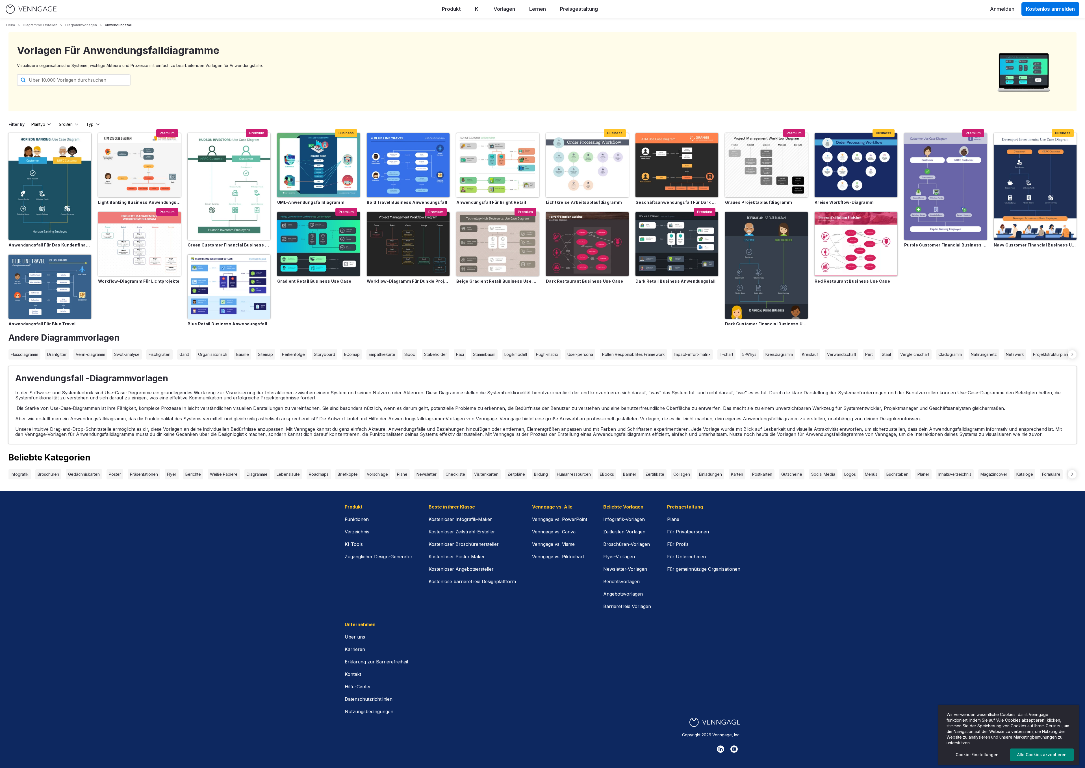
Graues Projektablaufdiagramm (758, 202)
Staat (886, 354)
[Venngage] (714, 722)
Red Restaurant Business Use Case (852, 281)
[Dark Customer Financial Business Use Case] (766, 265)
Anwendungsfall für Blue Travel (42, 323)
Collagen (681, 474)
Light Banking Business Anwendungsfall (139, 202)
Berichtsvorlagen (621, 581)
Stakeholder (435, 354)
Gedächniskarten (84, 474)
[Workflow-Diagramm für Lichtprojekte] (139, 244)
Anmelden (1002, 9)
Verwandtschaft (841, 354)
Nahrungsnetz (984, 354)
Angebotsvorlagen (623, 594)
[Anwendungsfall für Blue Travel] (49, 287)
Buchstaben (897, 474)
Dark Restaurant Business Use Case (584, 281)
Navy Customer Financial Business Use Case (1035, 245)
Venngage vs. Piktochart (558, 556)
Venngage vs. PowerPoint (559, 519)
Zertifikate (654, 474)
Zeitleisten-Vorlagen (624, 532)
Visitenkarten (486, 474)
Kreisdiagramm (779, 354)
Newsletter (426, 474)
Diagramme (257, 474)
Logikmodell (515, 354)
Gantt (184, 354)
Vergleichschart (914, 354)
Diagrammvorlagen (81, 25)
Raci (460, 354)
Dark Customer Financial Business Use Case (766, 323)
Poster (115, 474)
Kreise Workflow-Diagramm (844, 202)
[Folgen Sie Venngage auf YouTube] (734, 749)
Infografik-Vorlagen (624, 519)
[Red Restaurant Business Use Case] (856, 244)
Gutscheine (791, 474)
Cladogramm (950, 354)
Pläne (402, 474)
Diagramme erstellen (40, 25)
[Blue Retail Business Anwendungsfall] (229, 287)
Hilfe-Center (358, 686)
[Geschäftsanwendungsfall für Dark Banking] (676, 165)
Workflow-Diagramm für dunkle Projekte (408, 281)
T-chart (726, 354)
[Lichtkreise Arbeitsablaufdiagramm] (587, 165)
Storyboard (324, 354)
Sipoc (409, 354)
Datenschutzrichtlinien (368, 699)
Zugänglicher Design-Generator (379, 556)
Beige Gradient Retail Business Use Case (497, 281)
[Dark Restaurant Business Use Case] (587, 244)
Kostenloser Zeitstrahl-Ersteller (462, 532)
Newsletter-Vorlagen (625, 569)
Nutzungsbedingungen (369, 711)
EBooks (607, 474)
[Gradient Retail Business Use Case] (318, 244)
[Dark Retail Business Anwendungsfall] (676, 244)
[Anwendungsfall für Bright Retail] (497, 165)
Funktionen (357, 519)
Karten (737, 474)
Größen (66, 124)
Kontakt (353, 674)
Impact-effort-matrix (692, 354)
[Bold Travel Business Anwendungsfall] (408, 165)
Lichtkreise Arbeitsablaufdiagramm (584, 202)
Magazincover (993, 474)
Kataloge (1024, 474)
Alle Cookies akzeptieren (1042, 754)
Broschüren (48, 474)
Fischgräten (159, 354)
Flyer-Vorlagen (619, 556)
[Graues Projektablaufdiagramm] (766, 165)
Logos (850, 474)
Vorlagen (504, 9)
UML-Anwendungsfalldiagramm (310, 202)
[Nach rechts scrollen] (1072, 354)
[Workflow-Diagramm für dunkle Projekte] (408, 244)
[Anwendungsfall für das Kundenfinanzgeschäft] (49, 186)
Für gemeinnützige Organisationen (703, 569)
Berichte (193, 474)
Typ (90, 124)
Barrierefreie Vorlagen (627, 606)
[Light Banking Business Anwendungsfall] (139, 165)
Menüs (871, 474)
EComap (352, 354)
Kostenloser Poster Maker (457, 556)
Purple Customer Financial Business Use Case (945, 245)
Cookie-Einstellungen (977, 754)
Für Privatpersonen (688, 532)
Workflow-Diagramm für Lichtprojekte (138, 281)
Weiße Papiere (224, 474)
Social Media (823, 474)
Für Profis (678, 544)
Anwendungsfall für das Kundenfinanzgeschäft (49, 245)
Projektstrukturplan (1050, 354)
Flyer (171, 474)
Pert (869, 354)
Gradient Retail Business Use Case (314, 281)
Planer (923, 474)
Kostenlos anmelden (1050, 9)
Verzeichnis (357, 532)
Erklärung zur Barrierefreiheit (376, 662)
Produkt (451, 9)
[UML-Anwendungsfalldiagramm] (318, 165)
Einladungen (710, 474)
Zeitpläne (516, 474)
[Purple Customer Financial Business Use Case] (945, 186)
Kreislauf (810, 354)
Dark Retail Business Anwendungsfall (675, 281)
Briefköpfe (348, 474)
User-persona (580, 354)
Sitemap (265, 354)
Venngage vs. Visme (553, 544)
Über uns (355, 637)
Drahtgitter (57, 354)
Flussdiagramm (24, 354)
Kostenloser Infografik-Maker (460, 519)
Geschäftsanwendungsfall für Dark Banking (676, 202)
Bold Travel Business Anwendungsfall (407, 202)
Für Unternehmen (686, 556)
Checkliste (455, 474)
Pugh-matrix (547, 354)
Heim (10, 25)
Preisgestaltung (579, 9)
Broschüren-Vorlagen (626, 544)
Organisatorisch (212, 354)
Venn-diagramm (90, 354)
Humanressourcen (574, 474)
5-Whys (749, 354)
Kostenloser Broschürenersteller (464, 544)
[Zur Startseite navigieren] (31, 9)
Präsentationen (144, 474)
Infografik (20, 474)
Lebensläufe (288, 474)
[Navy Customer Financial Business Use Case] (1035, 186)
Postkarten (762, 474)
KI (477, 9)
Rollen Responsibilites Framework (633, 354)
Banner (629, 474)
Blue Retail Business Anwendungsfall (227, 323)
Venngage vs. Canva (554, 532)
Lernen (537, 9)
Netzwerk (1015, 354)
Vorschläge (377, 474)
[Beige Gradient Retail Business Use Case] (497, 244)
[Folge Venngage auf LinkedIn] (720, 749)
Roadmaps (319, 474)
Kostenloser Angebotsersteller (461, 569)
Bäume (242, 354)
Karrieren (355, 649)
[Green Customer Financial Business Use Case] (229, 186)
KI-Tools (354, 544)
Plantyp (38, 124)
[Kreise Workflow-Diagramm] (856, 165)
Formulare (1051, 474)
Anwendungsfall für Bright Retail (491, 202)
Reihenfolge (293, 354)
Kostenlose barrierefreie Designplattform (472, 581)
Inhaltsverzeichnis (954, 474)
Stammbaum (484, 354)
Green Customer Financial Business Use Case (229, 245)
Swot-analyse (127, 354)
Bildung (541, 474)
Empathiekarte (382, 354)
